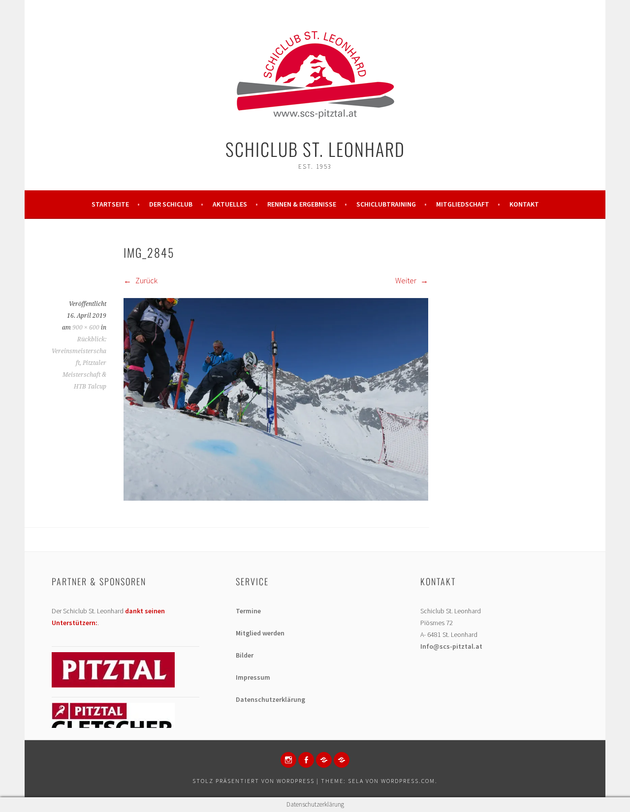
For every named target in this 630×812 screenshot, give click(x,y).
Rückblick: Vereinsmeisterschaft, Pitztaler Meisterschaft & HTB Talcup (79, 363)
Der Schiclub (170, 204)
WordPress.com (408, 780)
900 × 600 (85, 327)
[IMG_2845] (276, 498)
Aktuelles (230, 204)
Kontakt (524, 204)
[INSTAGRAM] (288, 760)
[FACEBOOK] (306, 760)
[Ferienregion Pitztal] (113, 685)
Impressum (253, 677)
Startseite (110, 204)
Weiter (406, 280)
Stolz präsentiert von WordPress (253, 780)
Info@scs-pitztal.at (451, 646)
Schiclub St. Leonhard (315, 149)
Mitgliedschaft (462, 204)
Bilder (244, 655)
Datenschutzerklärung (270, 699)
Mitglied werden (260, 633)
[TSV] (324, 760)
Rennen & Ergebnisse (301, 204)
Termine (248, 610)
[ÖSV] (341, 760)
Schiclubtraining (386, 204)
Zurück (146, 280)
